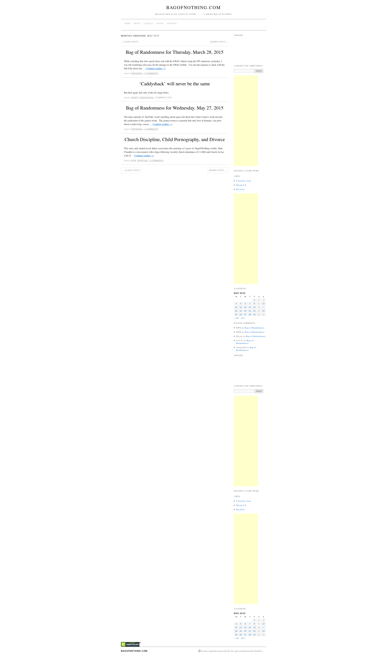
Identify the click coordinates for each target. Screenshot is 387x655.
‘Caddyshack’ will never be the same (174, 83)
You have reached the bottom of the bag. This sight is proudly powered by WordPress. (232, 651)
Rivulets (240, 189)
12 (241, 307)
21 (250, 311)
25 (236, 315)
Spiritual (142, 160)
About (137, 24)
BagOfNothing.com (193, 7)
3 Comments (157, 160)
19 (241, 311)
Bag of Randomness (255, 327)
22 (254, 311)
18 (236, 311)
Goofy (134, 98)
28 (250, 315)
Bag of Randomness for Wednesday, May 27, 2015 (174, 107)
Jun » (243, 318)
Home (127, 24)
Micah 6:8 (241, 185)
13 (245, 307)
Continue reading (155, 68)
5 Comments (151, 73)
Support (172, 24)
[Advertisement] (246, 121)
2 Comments (151, 129)
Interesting (147, 98)
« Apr (236, 318)
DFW (133, 160)
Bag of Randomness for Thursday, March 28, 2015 (174, 52)
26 (241, 315)
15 (254, 307)
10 (263, 304)
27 (245, 315)
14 (250, 307)
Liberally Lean (243, 180)
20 (245, 311)
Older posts (129, 42)
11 (236, 307)
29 (254, 315)
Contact (148, 24)
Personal (137, 73)
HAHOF (160, 24)
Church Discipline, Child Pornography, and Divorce (175, 139)
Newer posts (219, 42)
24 (263, 311)
